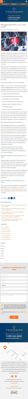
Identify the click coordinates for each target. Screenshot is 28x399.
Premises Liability (6, 231)
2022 (2, 256)
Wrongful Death (6, 239)
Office (24, 4)
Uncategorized (6, 237)
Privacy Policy (14, 386)
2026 (2, 246)
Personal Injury (6, 229)
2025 (2, 248)
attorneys (22, 77)
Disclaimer (18, 311)
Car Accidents (16, 29)
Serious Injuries (6, 233)
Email (14, 4)
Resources (14, 388)
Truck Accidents (6, 235)
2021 (2, 258)
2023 (2, 253)
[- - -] (1, 1)
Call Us (5, 4)
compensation (12, 130)
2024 (2, 251)
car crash (20, 55)
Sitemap (20, 388)
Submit (14, 317)
